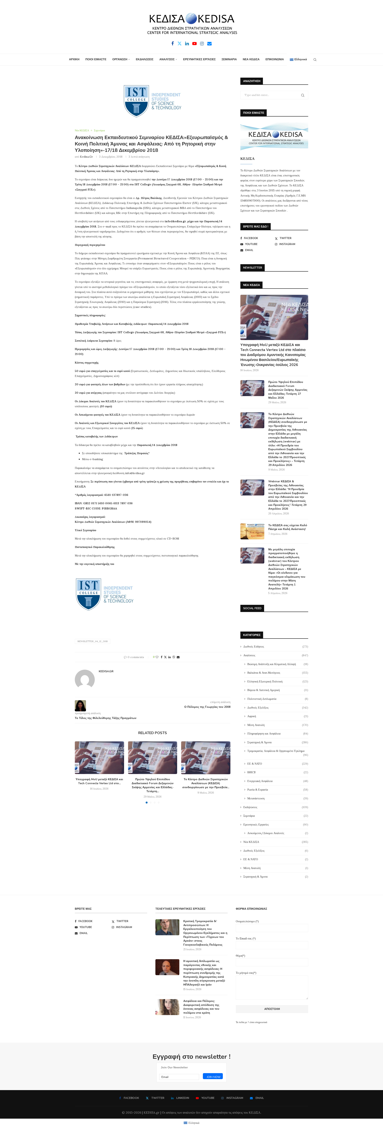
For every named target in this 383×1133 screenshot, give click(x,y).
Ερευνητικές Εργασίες (275, 824)
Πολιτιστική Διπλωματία (277, 699)
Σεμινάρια (275, 816)
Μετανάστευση (277, 798)
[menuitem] (298, 60)
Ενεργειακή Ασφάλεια (277, 781)
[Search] (315, 59)
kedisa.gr (86, 156)
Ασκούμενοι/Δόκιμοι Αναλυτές (277, 833)
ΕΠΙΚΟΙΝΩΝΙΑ (275, 59)
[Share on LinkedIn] (169, 657)
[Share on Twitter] (165, 657)
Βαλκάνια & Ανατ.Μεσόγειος (277, 672)
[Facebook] (172, 43)
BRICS (277, 772)
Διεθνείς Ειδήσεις (275, 646)
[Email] (209, 43)
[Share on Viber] (173, 657)
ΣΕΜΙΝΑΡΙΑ (229, 59)
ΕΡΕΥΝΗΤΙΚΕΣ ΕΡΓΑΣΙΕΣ (199, 59)
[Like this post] (157, 657)
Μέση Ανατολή (277, 725)
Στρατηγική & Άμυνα (277, 742)
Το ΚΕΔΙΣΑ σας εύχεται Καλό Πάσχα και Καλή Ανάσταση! (287, 527)
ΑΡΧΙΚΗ (74, 59)
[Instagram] (202, 43)
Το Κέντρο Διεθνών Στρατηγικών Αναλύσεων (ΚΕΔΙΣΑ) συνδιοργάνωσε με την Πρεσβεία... (205, 783)
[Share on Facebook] (161, 657)
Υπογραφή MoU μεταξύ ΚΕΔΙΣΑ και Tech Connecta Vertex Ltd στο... (99, 781)
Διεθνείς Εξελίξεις (277, 707)
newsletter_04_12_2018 (92, 641)
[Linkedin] (187, 43)
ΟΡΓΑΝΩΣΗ (119, 59)
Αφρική (277, 716)
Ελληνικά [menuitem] (194, 1123)
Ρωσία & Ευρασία (277, 789)
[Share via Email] (178, 657)
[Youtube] (194, 43)
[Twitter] (179, 43)
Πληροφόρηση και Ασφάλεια (277, 733)
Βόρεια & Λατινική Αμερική (277, 690)
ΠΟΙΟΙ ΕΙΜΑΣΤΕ (95, 59)
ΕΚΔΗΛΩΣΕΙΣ (144, 59)
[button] (80, 772)
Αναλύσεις (275, 655)
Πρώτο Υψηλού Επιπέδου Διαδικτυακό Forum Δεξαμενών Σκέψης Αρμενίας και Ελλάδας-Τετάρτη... (153, 785)
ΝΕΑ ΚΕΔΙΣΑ (251, 59)
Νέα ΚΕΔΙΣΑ (275, 842)
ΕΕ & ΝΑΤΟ (277, 763)
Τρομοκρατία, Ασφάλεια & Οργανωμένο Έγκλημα (277, 751)
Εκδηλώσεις (275, 807)
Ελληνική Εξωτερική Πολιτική (277, 681)
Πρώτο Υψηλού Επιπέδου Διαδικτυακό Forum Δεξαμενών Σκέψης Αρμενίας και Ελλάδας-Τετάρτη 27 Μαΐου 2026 (287, 389)
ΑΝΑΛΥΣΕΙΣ (167, 59)
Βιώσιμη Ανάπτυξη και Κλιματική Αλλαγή (277, 664)
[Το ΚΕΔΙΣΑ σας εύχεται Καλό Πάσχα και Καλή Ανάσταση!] (252, 531)
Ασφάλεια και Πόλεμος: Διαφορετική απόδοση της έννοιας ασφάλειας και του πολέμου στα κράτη (201, 1007)
